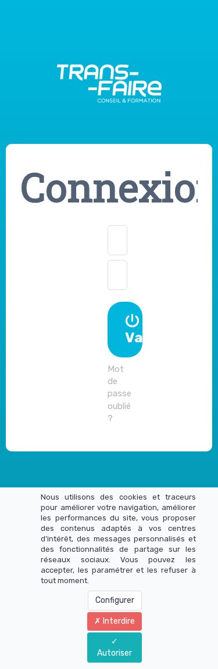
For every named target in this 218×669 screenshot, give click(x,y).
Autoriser (114, 653)
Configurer (114, 600)
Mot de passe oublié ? (119, 394)
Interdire (118, 621)
